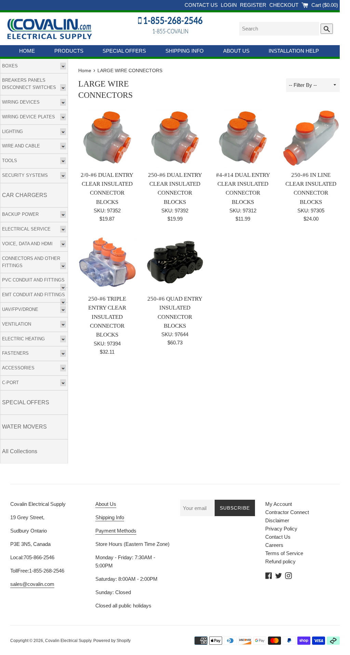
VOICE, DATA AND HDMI (27, 243)
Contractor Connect (287, 512)
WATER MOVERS (24, 427)
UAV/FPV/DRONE (20, 309)
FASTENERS (15, 353)
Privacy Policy (281, 529)
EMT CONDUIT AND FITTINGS (33, 294)
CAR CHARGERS (24, 195)
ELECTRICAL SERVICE (26, 229)
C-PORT (10, 382)
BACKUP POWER (20, 214)
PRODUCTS (68, 51)
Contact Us (278, 537)
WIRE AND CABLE (21, 145)
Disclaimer (277, 520)
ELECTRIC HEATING (23, 338)
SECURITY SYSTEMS (25, 175)
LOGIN (229, 5)
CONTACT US (202, 5)
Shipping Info (109, 517)
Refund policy (280, 561)
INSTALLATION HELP (294, 51)
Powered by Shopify (112, 640)
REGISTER (254, 5)
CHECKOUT (284, 5)
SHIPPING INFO (184, 51)
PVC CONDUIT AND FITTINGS (33, 280)
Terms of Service (284, 553)
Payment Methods (115, 531)
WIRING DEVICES (21, 102)
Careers (274, 545)
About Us (105, 504)
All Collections (19, 451)
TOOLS (9, 160)
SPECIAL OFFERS (124, 51)
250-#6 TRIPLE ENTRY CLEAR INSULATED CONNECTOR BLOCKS (107, 317)
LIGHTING (12, 131)
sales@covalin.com (32, 584)
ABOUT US (236, 51)
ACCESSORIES (18, 367)
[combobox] (279, 29)
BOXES (10, 65)
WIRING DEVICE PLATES (28, 116)
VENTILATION (16, 324)
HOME (27, 51)
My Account (278, 504)
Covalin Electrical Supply (68, 640)
